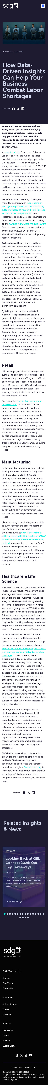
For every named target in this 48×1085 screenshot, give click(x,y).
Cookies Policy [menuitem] (30, 1067)
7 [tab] (20, 914)
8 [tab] (23, 914)
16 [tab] (43, 914)
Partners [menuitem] (6, 1041)
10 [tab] (28, 914)
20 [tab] (28, 917)
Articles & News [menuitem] (10, 1004)
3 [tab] (10, 914)
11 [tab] (30, 914)
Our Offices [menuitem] (8, 983)
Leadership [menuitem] (8, 1030)
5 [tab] (15, 914)
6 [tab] (17, 914)
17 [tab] (20, 917)
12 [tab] (33, 914)
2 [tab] (7, 914)
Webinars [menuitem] (7, 1014)
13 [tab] (35, 914)
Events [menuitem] (6, 1009)
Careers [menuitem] (6, 978)
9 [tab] (25, 914)
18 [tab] (23, 917)
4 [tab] (12, 914)
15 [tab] (40, 914)
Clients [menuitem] (6, 1035)
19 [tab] (25, 917)
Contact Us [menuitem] (8, 988)
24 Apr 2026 (11, 873)
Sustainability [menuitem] (9, 1046)
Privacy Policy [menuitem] (17, 1067)
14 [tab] (38, 914)
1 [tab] (5, 914)
